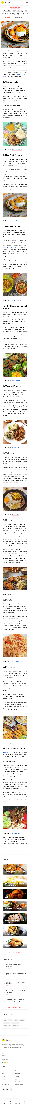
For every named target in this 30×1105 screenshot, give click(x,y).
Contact (23, 1098)
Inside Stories (15, 1025)
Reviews (22, 1020)
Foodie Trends (7, 1025)
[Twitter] (11, 1089)
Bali (16, 1079)
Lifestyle (10, 1020)
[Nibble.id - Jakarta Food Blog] (5, 2)
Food (5, 1020)
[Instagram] (3, 1089)
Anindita (9, 17)
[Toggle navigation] (27, 2)
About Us (18, 1098)
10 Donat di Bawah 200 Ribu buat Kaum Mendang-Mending (15, 1000)
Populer (4, 1082)
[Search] (17, 2)
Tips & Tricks (6, 1023)
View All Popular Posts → (15, 1007)
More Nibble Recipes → (15, 952)
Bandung (17, 1073)
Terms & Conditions (9, 1098)
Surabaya (17, 1076)
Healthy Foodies (15, 1023)
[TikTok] (7, 1089)
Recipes (16, 1020)
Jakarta (17, 1070)
